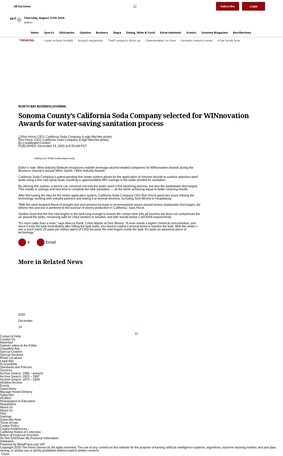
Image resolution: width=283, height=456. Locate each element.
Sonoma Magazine (214, 32)
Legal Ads (7, 361)
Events (191, 32)
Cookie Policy (9, 425)
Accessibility (8, 364)
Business (102, 32)
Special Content (11, 351)
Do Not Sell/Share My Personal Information (29, 438)
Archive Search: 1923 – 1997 (20, 376)
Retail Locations (11, 358)
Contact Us (7, 339)
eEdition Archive (11, 382)
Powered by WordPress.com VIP (22, 444)
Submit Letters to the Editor (18, 345)
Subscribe (227, 6)
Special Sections (11, 354)
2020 (21, 314)
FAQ (3, 413)
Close (5, 454)
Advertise (6, 342)
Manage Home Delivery (16, 391)
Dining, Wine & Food (140, 32)
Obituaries (67, 32)
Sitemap (5, 416)
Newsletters (8, 404)
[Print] (39, 242)
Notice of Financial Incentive (19, 435)
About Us (6, 407)
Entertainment (170, 32)
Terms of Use (9, 422)
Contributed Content (36, 143)
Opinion (85, 32)
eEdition (5, 398)
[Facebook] (20, 242)
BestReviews (242, 32)
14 (20, 327)
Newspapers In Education (17, 401)
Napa (117, 32)
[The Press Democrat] (140, 6)
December (25, 320)
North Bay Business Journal (42, 106)
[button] (20, 6)
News (35, 32)
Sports (49, 32)
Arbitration (7, 441)
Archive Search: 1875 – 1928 (20, 379)
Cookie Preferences (13, 429)
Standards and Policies (16, 367)
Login (254, 6)
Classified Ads (10, 348)
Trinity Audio (54, 158)
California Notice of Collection (20, 432)
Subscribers (8, 388)
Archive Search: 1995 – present (21, 373)
